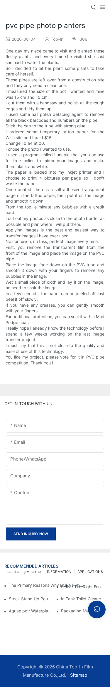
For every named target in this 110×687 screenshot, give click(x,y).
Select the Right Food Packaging (83, 586)
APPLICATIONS (90, 571)
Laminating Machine (24, 571)
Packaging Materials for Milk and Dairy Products (83, 610)
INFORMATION (59, 571)
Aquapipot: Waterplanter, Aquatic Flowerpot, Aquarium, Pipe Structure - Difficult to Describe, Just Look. (31, 610)
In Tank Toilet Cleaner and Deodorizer (83, 598)
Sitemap (78, 675)
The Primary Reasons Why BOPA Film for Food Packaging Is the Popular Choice (46, 585)
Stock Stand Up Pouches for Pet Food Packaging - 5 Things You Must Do (31, 598)
